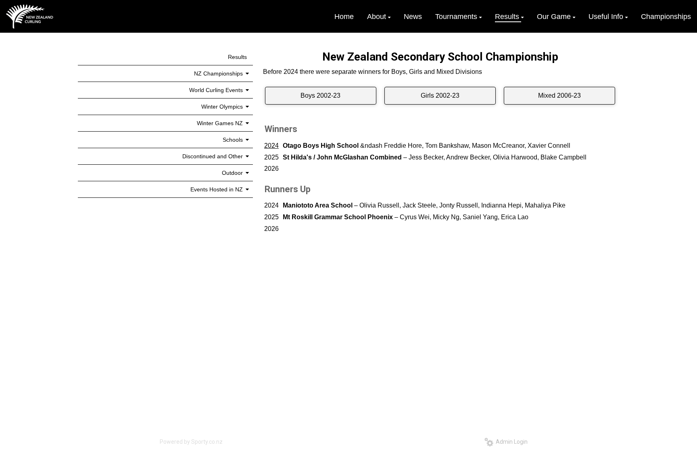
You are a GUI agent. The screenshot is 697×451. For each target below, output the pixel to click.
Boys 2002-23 (320, 95)
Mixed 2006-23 (559, 95)
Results (237, 57)
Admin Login (510, 441)
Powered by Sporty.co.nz (191, 441)
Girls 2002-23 (440, 95)
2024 (271, 145)
